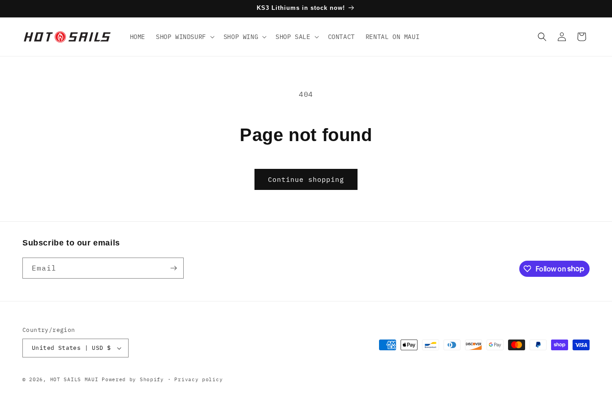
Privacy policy (198, 379)
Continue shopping (306, 179)
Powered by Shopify (133, 379)
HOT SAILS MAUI (74, 379)
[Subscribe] (173, 268)
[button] (184, 36)
